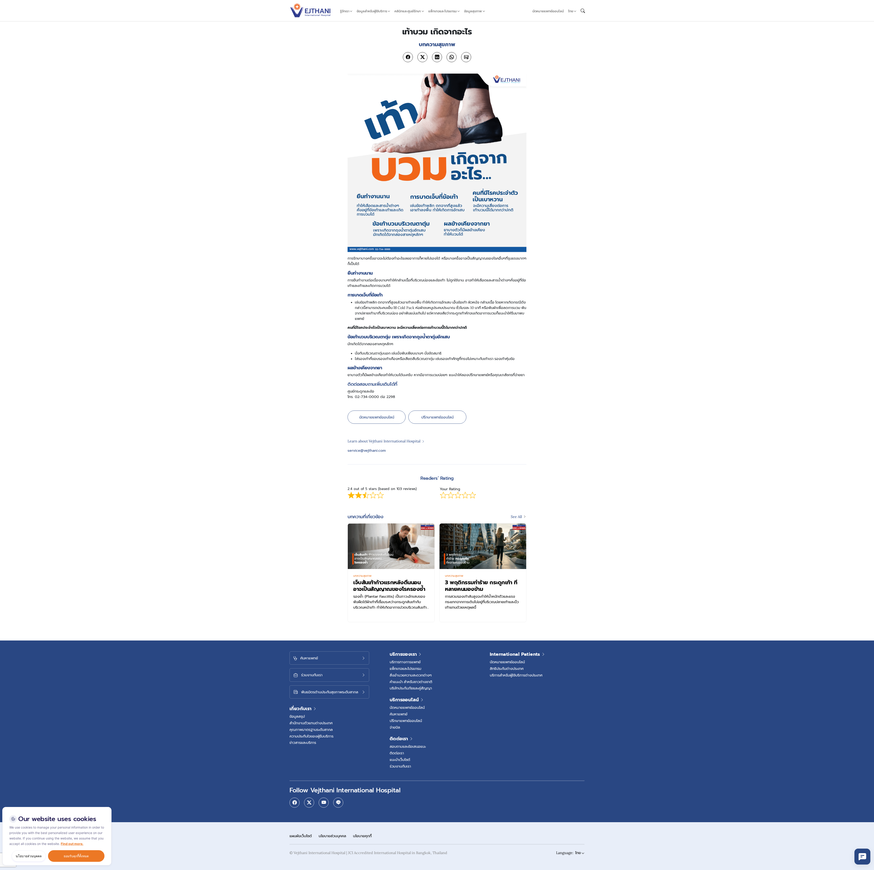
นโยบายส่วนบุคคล (332, 836)
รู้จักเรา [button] (344, 11)
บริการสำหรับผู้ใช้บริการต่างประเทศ (516, 675)
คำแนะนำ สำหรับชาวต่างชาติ (411, 681)
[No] (107, 808)
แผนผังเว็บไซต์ (301, 836)
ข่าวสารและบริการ (303, 742)
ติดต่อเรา (397, 753)
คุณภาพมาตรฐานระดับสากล (311, 729)
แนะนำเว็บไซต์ (400, 759)
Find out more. (72, 844)
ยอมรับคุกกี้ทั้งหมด (76, 856)
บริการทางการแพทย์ (405, 662)
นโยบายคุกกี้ (362, 836)
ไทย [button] (570, 11)
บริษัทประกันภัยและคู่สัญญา (411, 688)
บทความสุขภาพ (362, 576)
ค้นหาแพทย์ (398, 714)
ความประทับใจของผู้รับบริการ (311, 736)
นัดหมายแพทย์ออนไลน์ (548, 11)
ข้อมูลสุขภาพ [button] (473, 11)
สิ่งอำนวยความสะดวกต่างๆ (411, 675)
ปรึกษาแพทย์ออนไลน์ (437, 417)
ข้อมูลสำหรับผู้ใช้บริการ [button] (372, 11)
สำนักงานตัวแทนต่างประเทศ (311, 723)
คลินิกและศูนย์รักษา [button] (407, 11)
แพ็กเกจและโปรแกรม (405, 668)
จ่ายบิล (395, 727)
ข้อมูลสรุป (297, 716)
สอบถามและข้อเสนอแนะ (408, 746)
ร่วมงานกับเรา (400, 766)
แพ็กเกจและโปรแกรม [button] (442, 11)
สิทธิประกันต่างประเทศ (506, 668)
